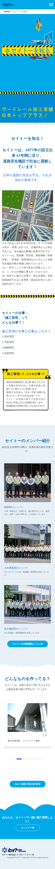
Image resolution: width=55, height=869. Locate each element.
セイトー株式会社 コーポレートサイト (17, 855)
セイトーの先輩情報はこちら (27, 644)
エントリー (26, 828)
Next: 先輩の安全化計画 (26, 784)
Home (7, 11)
